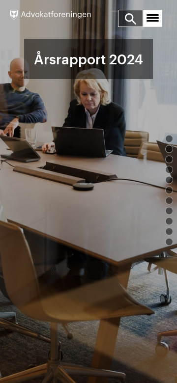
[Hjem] (50, 16)
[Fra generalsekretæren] (169, 149)
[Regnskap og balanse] (169, 242)
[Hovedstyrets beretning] (169, 170)
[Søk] (130, 18)
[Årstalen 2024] (169, 160)
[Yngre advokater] (169, 232)
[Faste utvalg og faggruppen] (169, 211)
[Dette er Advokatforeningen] (169, 139)
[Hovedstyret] (169, 180)
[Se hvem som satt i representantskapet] (169, 190)
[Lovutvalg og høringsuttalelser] (169, 201)
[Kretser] (169, 221)
